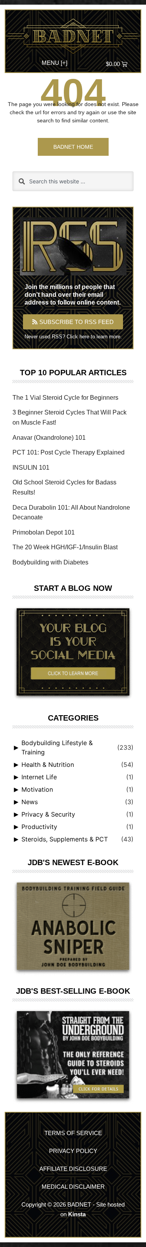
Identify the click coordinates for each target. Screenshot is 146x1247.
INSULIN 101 (30, 467)
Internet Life (39, 777)
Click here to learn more (93, 337)
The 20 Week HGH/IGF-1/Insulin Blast (65, 547)
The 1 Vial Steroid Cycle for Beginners (65, 397)
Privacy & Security (48, 814)
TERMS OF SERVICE (73, 1133)
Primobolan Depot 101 (43, 532)
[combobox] (73, 181)
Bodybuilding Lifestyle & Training (57, 747)
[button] (54, 62)
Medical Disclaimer (73, 1186)
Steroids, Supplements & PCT (64, 839)
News (29, 802)
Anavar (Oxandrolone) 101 (49, 437)
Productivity (39, 827)
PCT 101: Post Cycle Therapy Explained (68, 452)
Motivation (37, 789)
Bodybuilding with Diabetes (50, 562)
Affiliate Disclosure (73, 1168)
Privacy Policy (73, 1151)
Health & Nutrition (47, 764)
